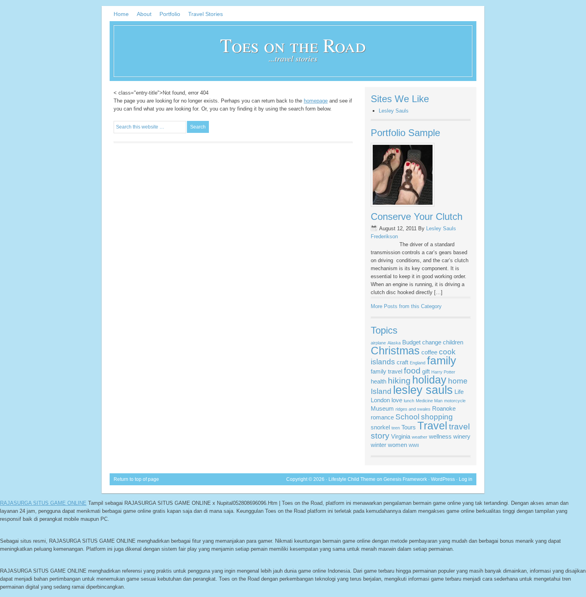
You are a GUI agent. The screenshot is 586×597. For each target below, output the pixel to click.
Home (121, 14)
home (458, 381)
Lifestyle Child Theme (352, 479)
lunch (409, 400)
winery (461, 436)
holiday (429, 380)
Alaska (394, 342)
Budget (411, 342)
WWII (414, 445)
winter (378, 444)
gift (426, 371)
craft (402, 362)
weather (419, 437)
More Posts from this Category (406, 306)
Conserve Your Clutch (416, 216)
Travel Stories (205, 14)
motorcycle (455, 400)
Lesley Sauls (394, 111)
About (144, 14)
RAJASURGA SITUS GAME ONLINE (43, 503)
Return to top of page (136, 479)
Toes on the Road (293, 44)
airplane (378, 342)
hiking (399, 380)
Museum (382, 408)
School (407, 417)
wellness (440, 436)
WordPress (443, 479)
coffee (429, 352)
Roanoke (444, 408)
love (396, 400)
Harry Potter (443, 372)
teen (395, 427)
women (397, 444)
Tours (408, 427)
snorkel (380, 427)
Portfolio (169, 14)
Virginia (400, 436)
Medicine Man (429, 400)
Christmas (395, 351)
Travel (432, 426)
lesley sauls (423, 389)
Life (459, 391)
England (417, 362)
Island (381, 391)
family (441, 360)
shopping (437, 417)
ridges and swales (413, 409)
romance (382, 417)
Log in (465, 479)
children (453, 342)
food (412, 371)
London (380, 400)
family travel (386, 371)
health (378, 381)
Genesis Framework (405, 479)
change (431, 342)
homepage (316, 101)
